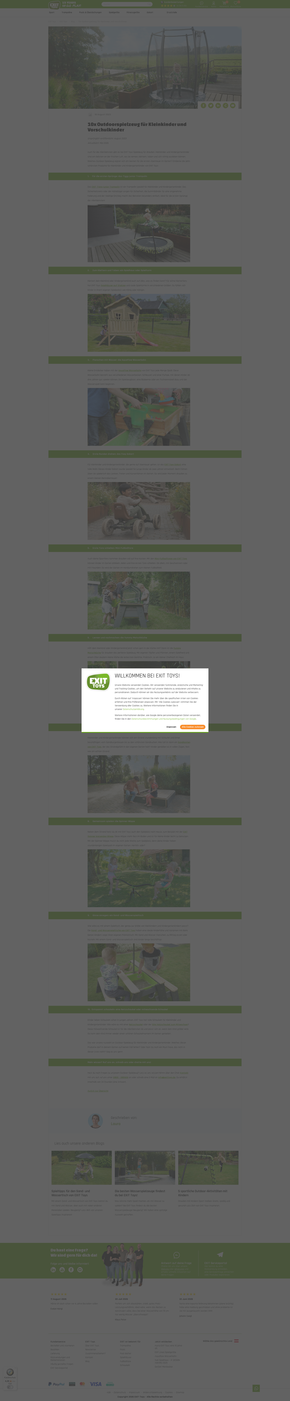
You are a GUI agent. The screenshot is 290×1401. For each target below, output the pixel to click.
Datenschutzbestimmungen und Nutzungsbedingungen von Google (164, 719)
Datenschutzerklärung (133, 709)
